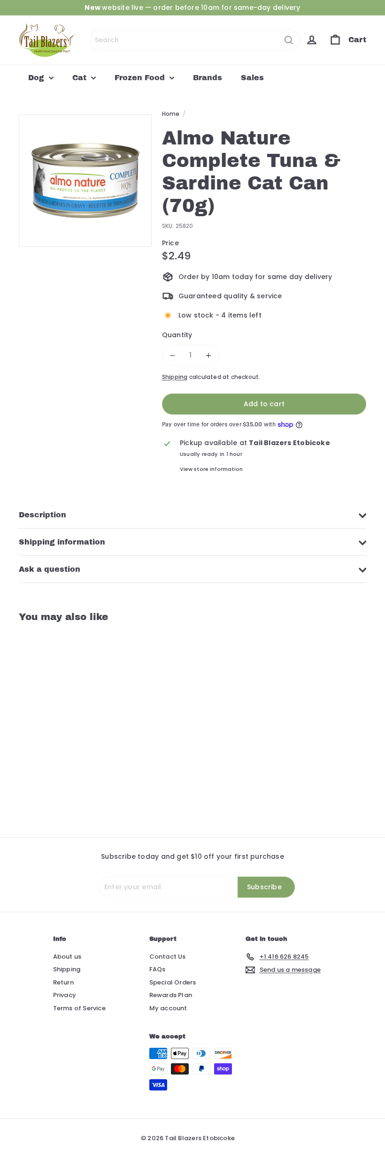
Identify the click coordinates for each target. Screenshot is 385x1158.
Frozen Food (141, 78)
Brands (207, 78)
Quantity (177, 335)
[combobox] (194, 40)
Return (63, 982)
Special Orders (172, 982)
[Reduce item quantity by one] (172, 355)
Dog (37, 78)
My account (168, 1008)
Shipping (175, 377)
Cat (80, 78)
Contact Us (167, 956)
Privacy (64, 995)
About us (67, 956)
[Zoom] (85, 181)
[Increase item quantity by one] (208, 355)
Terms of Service (79, 1008)
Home (171, 114)
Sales (252, 78)
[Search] (288, 40)
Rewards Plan (170, 995)
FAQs (157, 969)
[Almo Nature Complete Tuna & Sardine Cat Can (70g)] (44, 722)
